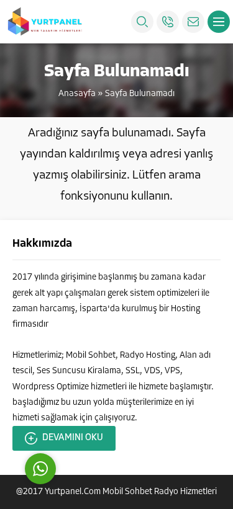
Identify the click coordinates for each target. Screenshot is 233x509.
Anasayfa (77, 94)
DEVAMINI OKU (72, 438)
